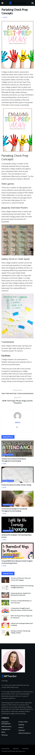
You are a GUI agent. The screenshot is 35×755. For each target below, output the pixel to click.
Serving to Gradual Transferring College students (20, 632)
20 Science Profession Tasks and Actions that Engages (20, 579)
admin (5, 17)
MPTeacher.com (20, 751)
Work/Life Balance (24, 733)
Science (20, 727)
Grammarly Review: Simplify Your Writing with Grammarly (21, 594)
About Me (16, 748)
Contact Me (25, 748)
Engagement (5, 729)
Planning (4, 735)
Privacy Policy (5, 748)
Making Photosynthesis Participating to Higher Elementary (22, 587)
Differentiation (8, 454)
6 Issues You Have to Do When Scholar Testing (16, 485)
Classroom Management (6, 723)
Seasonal (21, 730)
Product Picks (23, 722)
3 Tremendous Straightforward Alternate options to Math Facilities (21, 609)
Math (3, 732)
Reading (21, 725)
